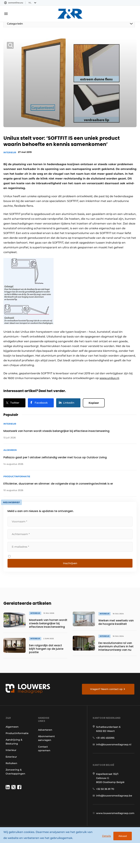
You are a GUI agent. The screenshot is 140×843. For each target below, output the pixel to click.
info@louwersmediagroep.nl (113, 744)
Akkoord (122, 836)
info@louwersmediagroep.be (114, 795)
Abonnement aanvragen (46, 738)
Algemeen (12, 726)
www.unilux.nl (109, 378)
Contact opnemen (44, 748)
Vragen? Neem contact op (106, 689)
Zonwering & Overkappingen (15, 771)
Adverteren (45, 729)
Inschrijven (70, 563)
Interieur (9, 152)
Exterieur (11, 756)
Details (106, 836)
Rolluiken (11, 763)
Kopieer (94, 402)
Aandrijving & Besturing (14, 741)
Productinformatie (17, 733)
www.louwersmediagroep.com (115, 813)
